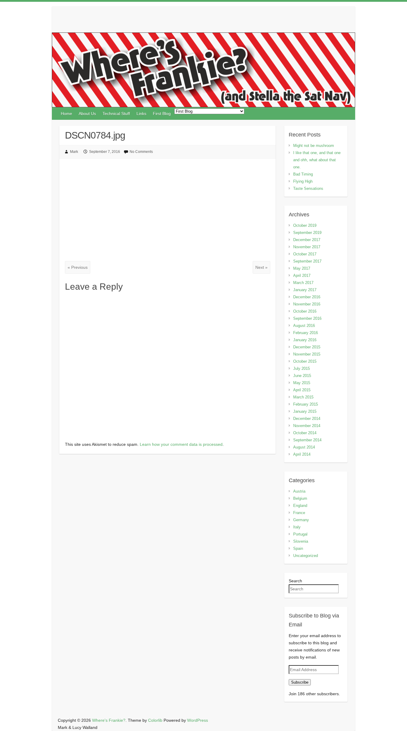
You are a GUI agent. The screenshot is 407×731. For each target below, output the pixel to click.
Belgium (300, 498)
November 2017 (306, 247)
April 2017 (301, 275)
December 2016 (306, 297)
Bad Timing (303, 174)
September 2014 (307, 440)
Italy (297, 527)
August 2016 (304, 325)
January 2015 (304, 411)
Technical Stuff (116, 113)
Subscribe (299, 682)
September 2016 (307, 318)
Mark (74, 152)
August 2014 (304, 447)
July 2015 (301, 368)
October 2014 (304, 433)
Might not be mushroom (313, 145)
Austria (299, 491)
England (300, 505)
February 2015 (305, 404)
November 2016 (306, 304)
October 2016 (304, 311)
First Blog (162, 113)
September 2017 (307, 261)
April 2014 (301, 454)
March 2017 (303, 282)
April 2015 (301, 390)
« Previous (78, 267)
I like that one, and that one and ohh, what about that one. (317, 159)
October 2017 (304, 254)
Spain (298, 548)
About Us (87, 113)
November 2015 (306, 354)
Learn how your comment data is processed (181, 444)
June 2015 (302, 375)
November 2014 (306, 425)
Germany (301, 520)
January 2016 (304, 340)
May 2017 (301, 268)
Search (295, 580)
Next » (261, 267)
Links (141, 113)
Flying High (303, 181)
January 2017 (304, 290)
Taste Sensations (308, 188)
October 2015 (304, 361)
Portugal (300, 534)
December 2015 (306, 347)
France (299, 512)
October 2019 (304, 225)
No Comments (141, 152)
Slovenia (300, 541)
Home (66, 113)
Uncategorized (305, 555)
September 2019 (307, 232)
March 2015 (303, 397)
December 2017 (306, 240)
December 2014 (306, 418)
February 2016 (305, 332)
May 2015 (301, 383)
